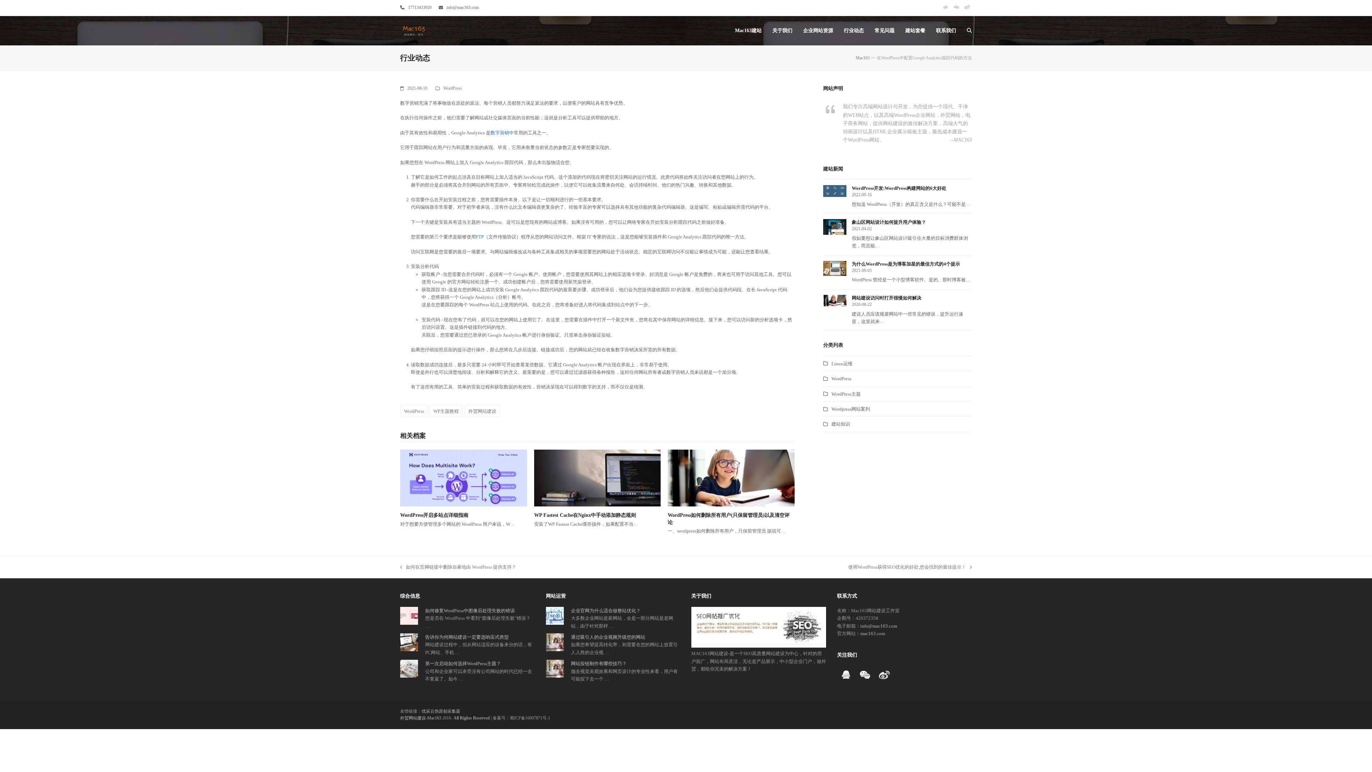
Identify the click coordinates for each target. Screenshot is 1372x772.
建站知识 (840, 424)
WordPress (452, 88)
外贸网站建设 (482, 411)
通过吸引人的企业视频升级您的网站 (608, 637)
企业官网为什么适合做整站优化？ (606, 610)
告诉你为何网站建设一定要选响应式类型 (467, 637)
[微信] (956, 10)
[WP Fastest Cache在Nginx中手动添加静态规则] (597, 477)
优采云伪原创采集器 (441, 711)
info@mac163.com (463, 7)
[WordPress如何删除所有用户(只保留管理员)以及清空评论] (731, 477)
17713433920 (420, 7)
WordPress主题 (846, 394)
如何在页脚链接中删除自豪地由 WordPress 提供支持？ (458, 567)
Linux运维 (841, 363)
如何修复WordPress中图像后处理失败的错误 (470, 610)
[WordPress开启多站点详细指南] (463, 477)
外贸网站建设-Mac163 (420, 718)
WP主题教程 (446, 411)
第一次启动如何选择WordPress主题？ (463, 663)
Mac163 (863, 57)
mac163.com (872, 633)
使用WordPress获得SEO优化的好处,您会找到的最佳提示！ (907, 567)
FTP (480, 236)
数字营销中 (502, 132)
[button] (969, 31)
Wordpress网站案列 (850, 409)
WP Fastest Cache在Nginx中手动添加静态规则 (585, 515)
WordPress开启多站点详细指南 (434, 515)
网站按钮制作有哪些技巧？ (599, 663)
